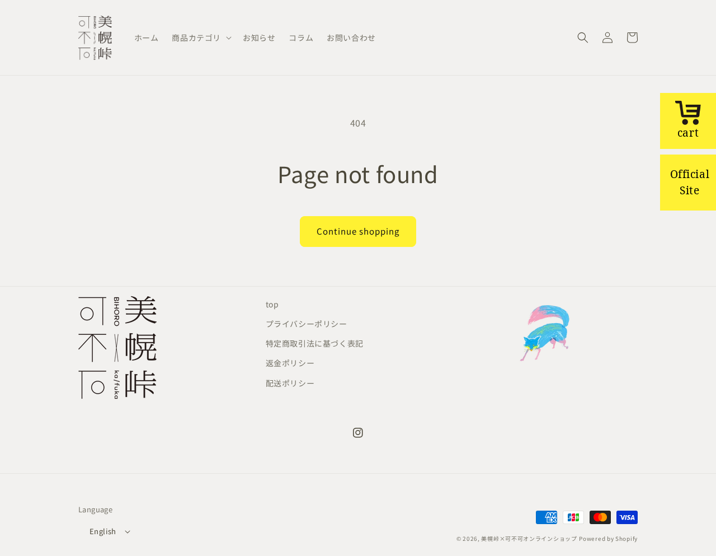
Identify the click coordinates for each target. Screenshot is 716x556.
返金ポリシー (290, 362)
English (103, 531)
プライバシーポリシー (306, 323)
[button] (200, 37)
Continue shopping (358, 231)
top (272, 304)
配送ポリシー (290, 383)
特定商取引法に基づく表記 (315, 343)
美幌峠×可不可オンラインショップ (529, 538)
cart (688, 132)
